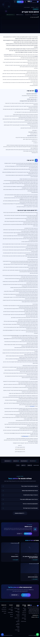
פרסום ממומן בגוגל (24, 619)
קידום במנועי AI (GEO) (17, 609)
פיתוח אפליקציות (17, 621)
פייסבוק (23, 465)
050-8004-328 (27, 533)
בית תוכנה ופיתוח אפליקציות (24, 609)
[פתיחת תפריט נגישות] (2, 634)
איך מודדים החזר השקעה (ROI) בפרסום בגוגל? (29, 499)
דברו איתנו (25, 595)
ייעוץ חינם (19, 1)
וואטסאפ (29, 465)
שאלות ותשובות (10, 612)
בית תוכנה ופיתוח (7, 461)
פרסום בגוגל (32, 7)
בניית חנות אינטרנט (17, 615)
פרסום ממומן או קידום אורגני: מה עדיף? (30, 503)
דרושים (5, 613)
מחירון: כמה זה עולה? (17, 630)
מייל (17, 465)
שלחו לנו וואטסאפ (34, 617)
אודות (12, 607)
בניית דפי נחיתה (17, 618)
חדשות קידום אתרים (11, 610)
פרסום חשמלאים (25, 436)
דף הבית (37, 7)
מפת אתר (11, 614)
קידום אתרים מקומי (17, 612)
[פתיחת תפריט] (15, 2)
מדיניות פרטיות (4, 609)
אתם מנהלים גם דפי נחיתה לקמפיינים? (30, 508)
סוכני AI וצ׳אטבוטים (17, 624)
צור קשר (11, 616)
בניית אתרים (15, 461)
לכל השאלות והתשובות (19, 513)
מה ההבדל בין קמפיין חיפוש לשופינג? (30, 495)
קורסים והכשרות (23, 621)
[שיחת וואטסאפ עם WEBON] (37, 634)
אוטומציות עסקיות (17, 627)
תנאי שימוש (4, 607)
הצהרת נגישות (4, 611)
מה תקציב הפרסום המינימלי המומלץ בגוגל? (29, 486)
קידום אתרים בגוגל (24, 461)
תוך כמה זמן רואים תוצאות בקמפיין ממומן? (30, 490)
